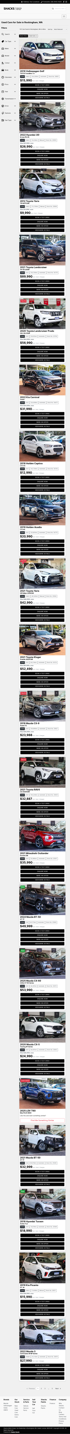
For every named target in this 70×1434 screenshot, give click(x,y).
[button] (64, 16)
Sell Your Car (33, 1411)
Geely (5, 1408)
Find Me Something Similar (42, 1120)
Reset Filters (23, 36)
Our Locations (34, 2)
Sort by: (50, 29)
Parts (25, 1410)
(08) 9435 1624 (56, 2)
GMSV (6, 1410)
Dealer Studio (15, 1432)
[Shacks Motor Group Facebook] (64, 2)
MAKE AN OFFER (42, 93)
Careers (61, 1414)
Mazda (6, 1403)
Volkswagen (8, 1405)
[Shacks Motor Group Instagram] (66, 2)
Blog (60, 1412)
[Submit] (53, 9)
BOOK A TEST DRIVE (42, 85)
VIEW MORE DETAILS (42, 98)
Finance (52, 1403)
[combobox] (58, 9)
